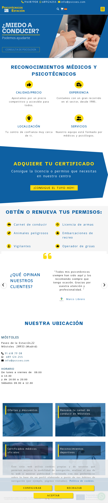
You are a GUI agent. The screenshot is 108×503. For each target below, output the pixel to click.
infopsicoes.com (16, 360)
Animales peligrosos (31, 233)
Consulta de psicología (21, 49)
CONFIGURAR (32, 488)
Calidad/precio (29, 92)
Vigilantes (22, 246)
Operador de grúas (78, 246)
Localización (29, 126)
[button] (102, 9)
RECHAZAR (74, 488)
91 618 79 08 (13, 353)
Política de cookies (82, 481)
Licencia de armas (78, 224)
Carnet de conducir (30, 224)
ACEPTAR (53, 495)
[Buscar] (58, 9)
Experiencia (79, 92)
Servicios (79, 126)
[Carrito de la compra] (62, 9)
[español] (65, 8)
